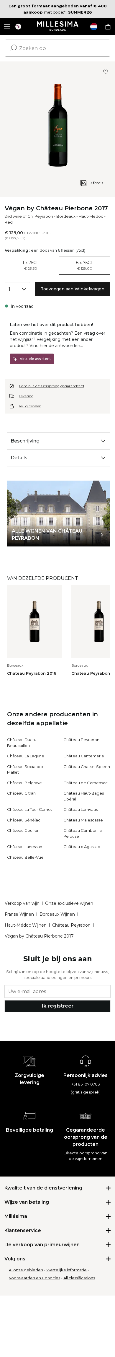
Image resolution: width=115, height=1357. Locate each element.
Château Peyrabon (81, 739)
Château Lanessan (24, 846)
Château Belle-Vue (25, 857)
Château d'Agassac (81, 846)
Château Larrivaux (80, 809)
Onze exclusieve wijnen (69, 903)
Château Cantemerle (83, 756)
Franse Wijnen (19, 914)
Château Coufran (23, 830)
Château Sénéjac (23, 820)
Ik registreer (57, 1006)
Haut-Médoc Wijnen (26, 925)
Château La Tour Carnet (29, 809)
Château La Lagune (25, 756)
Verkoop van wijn (22, 903)
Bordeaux (65, 216)
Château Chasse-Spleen (86, 766)
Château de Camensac (85, 782)
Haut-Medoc (91, 216)
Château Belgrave (24, 782)
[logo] (57, 26)
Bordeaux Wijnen (57, 914)
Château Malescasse (83, 820)
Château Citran (21, 793)
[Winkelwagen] (107, 26)
